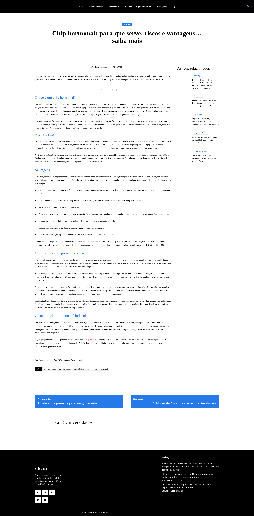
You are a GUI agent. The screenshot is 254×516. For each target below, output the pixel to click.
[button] (248, 6)
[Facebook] (38, 492)
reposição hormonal (100, 369)
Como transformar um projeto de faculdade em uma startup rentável (204, 140)
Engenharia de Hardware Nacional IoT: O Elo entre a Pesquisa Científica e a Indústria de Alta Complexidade (190, 465)
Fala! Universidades (98, 67)
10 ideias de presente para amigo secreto (67, 403)
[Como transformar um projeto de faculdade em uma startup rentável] (183, 137)
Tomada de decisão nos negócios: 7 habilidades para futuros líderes (204, 158)
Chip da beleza (50, 369)
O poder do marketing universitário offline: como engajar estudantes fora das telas (205, 121)
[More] (169, 52)
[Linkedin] (52, 492)
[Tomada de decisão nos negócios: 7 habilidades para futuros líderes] (183, 156)
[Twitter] (38, 499)
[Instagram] (45, 492)
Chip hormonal (64, 369)
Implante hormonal (81, 369)
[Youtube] (45, 499)
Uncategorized (199, 114)
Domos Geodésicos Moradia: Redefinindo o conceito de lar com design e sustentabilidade (204, 103)
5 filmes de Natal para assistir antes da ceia (184, 403)
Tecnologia (197, 76)
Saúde (127, 24)
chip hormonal (92, 340)
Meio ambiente (199, 96)
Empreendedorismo (200, 133)
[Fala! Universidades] (87, 67)
